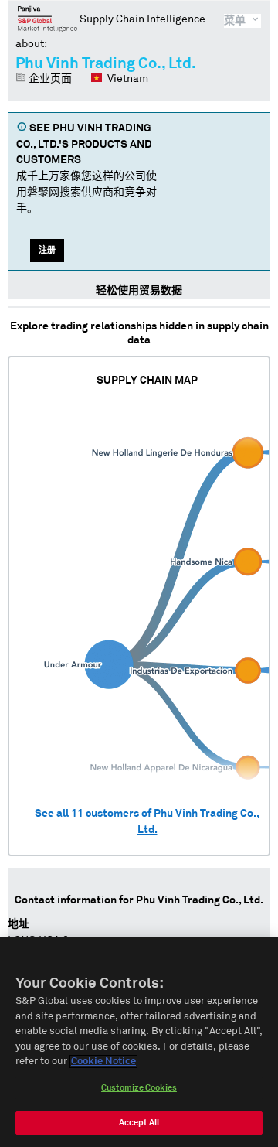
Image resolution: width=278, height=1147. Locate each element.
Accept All (139, 1122)
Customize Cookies (139, 1088)
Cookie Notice (103, 1062)
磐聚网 (47, 18)
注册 (47, 250)
